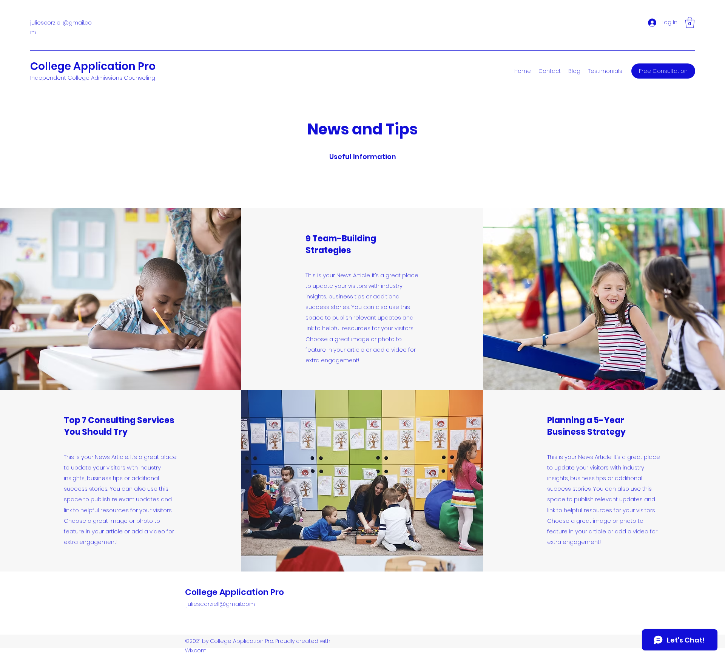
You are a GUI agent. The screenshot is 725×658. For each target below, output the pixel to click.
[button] (689, 22)
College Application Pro (93, 66)
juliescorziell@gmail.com (221, 604)
